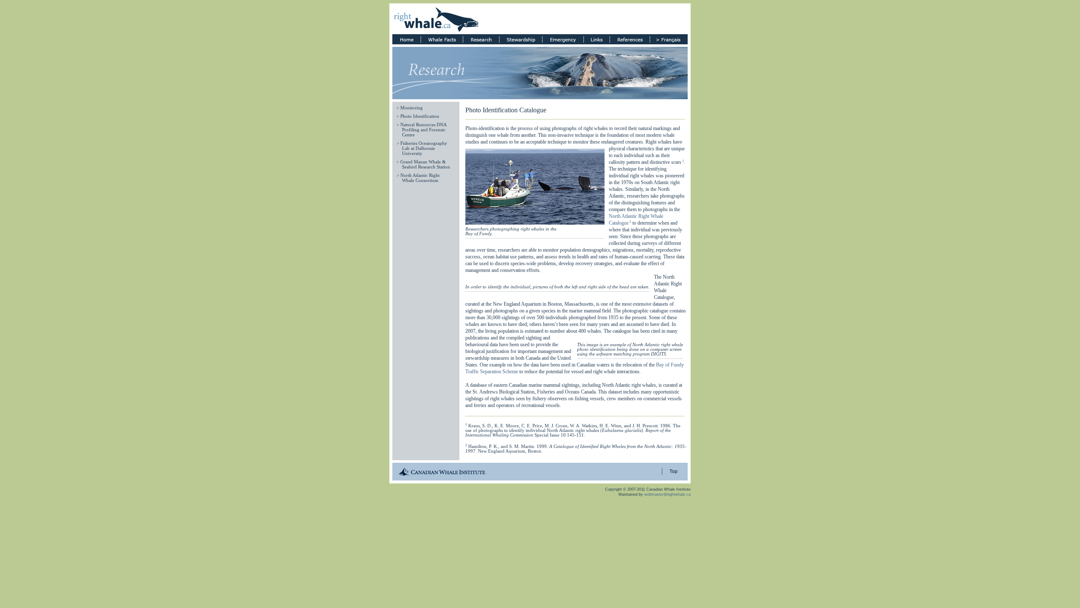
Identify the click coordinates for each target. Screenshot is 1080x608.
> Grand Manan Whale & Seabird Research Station (423, 164)
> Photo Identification (418, 116)
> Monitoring (410, 108)
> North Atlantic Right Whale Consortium (418, 178)
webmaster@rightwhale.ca (667, 494)
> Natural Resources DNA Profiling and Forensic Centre (421, 129)
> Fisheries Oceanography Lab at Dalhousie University (422, 148)
